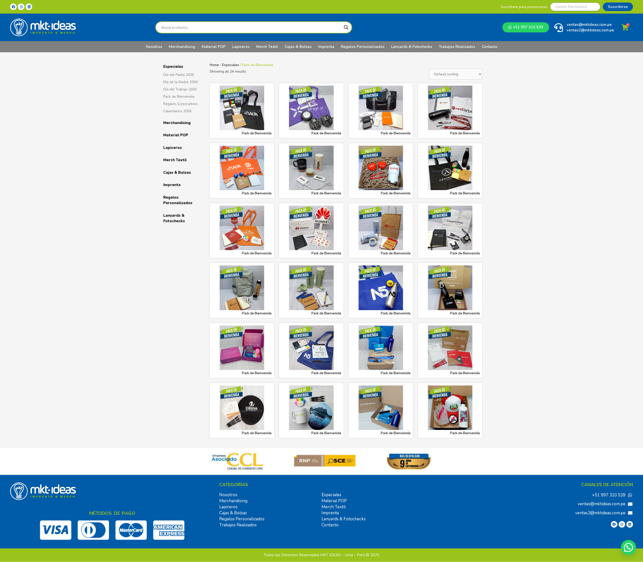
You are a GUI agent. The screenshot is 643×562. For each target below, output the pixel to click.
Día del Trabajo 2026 (180, 89)
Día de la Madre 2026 (180, 82)
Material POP (214, 46)
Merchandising (182, 46)
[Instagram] (21, 7)
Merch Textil (267, 46)
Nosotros (154, 46)
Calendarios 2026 (177, 111)
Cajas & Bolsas (298, 46)
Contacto (489, 46)
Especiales (173, 66)
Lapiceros (241, 46)
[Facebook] (13, 7)
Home (214, 65)
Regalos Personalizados (363, 46)
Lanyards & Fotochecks (411, 46)
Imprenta (326, 46)
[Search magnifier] (346, 27)
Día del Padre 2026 (178, 74)
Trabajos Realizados (457, 46)
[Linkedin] (29, 7)
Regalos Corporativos (180, 103)
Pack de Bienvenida (178, 96)
